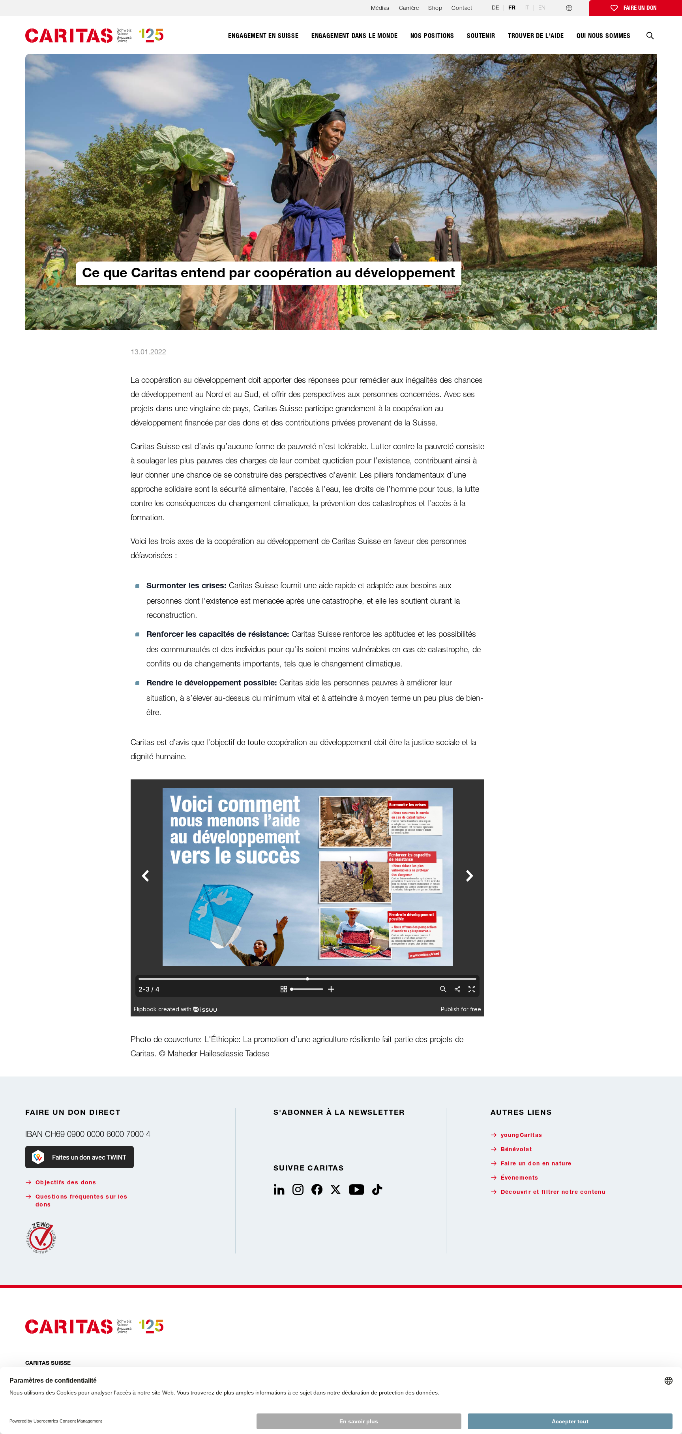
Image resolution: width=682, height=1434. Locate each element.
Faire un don (640, 7)
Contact (462, 7)
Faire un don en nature (536, 1164)
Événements (520, 1178)
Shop (435, 7)
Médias (380, 7)
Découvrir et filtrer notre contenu (553, 1192)
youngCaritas (522, 1136)
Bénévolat (516, 1150)
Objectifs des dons (66, 1183)
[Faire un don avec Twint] (79, 1157)
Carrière (409, 7)
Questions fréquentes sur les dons (81, 1201)
